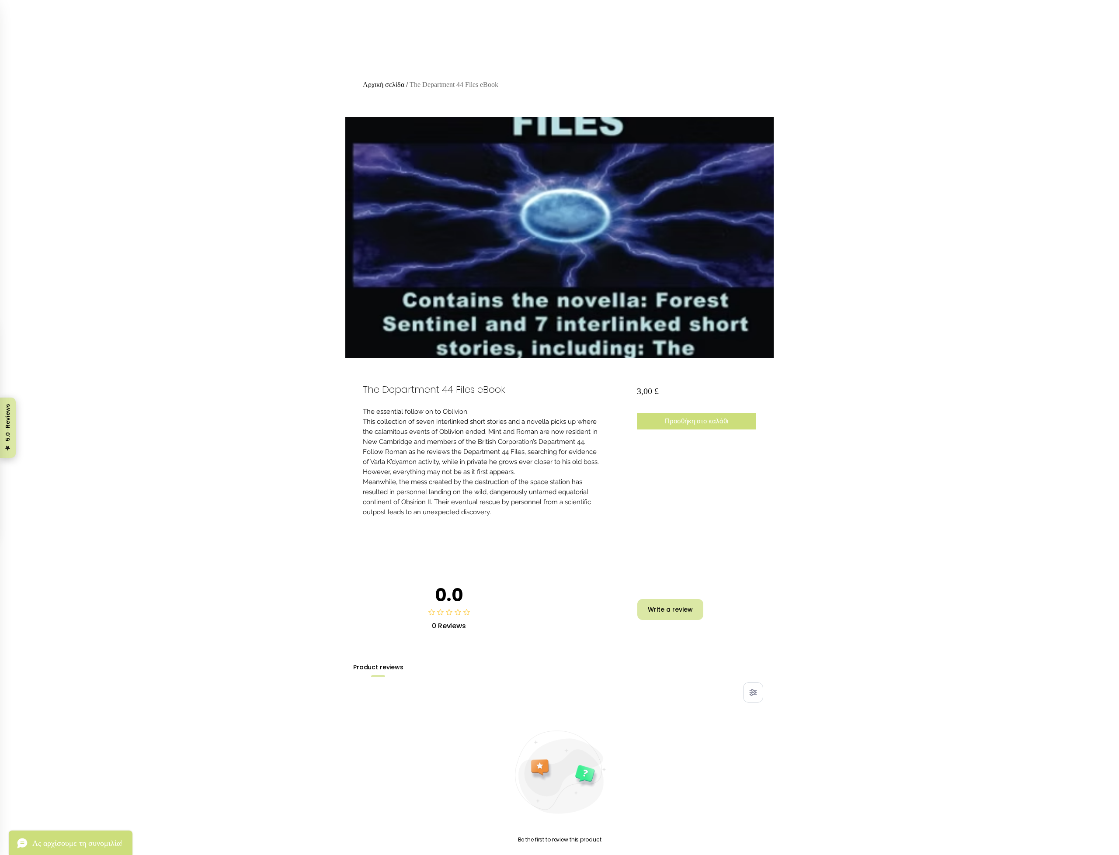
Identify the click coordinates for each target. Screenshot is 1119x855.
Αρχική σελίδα (383, 84)
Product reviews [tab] (378, 667)
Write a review (670, 609)
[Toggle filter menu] (753, 692)
